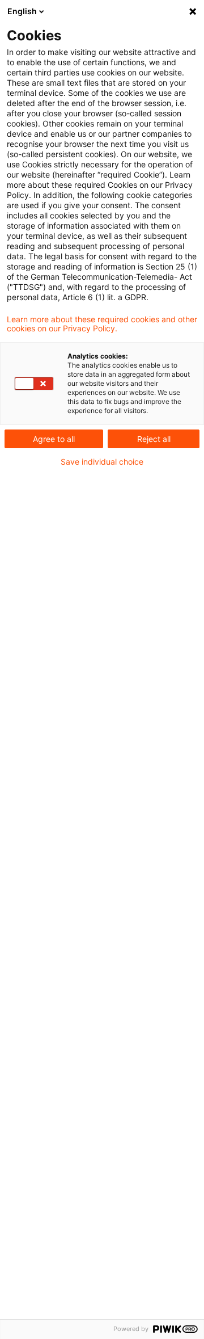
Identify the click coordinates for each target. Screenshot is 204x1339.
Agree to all (54, 439)
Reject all (154, 439)
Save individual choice (102, 461)
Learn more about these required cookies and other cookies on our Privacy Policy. (102, 324)
